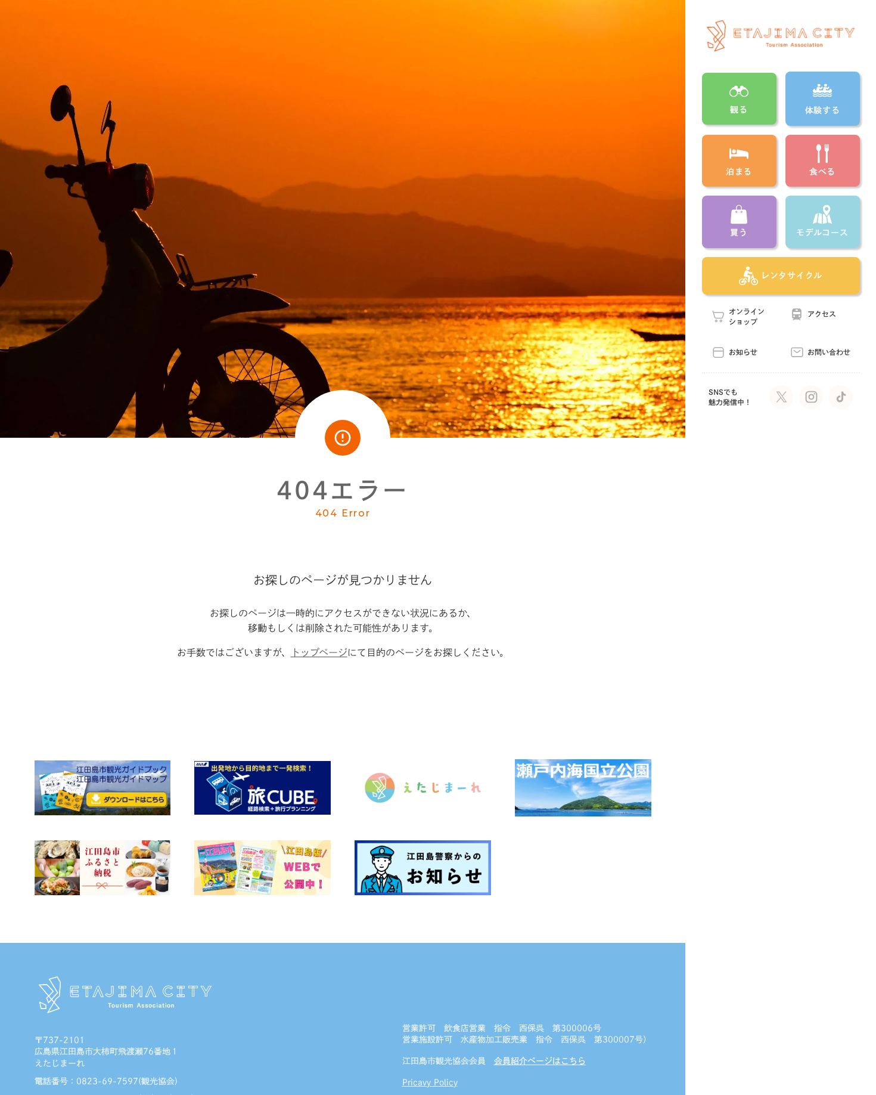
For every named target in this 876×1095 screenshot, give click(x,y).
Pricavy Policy (430, 1082)
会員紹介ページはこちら (540, 1061)
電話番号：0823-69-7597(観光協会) (106, 1081)
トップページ (319, 652)
